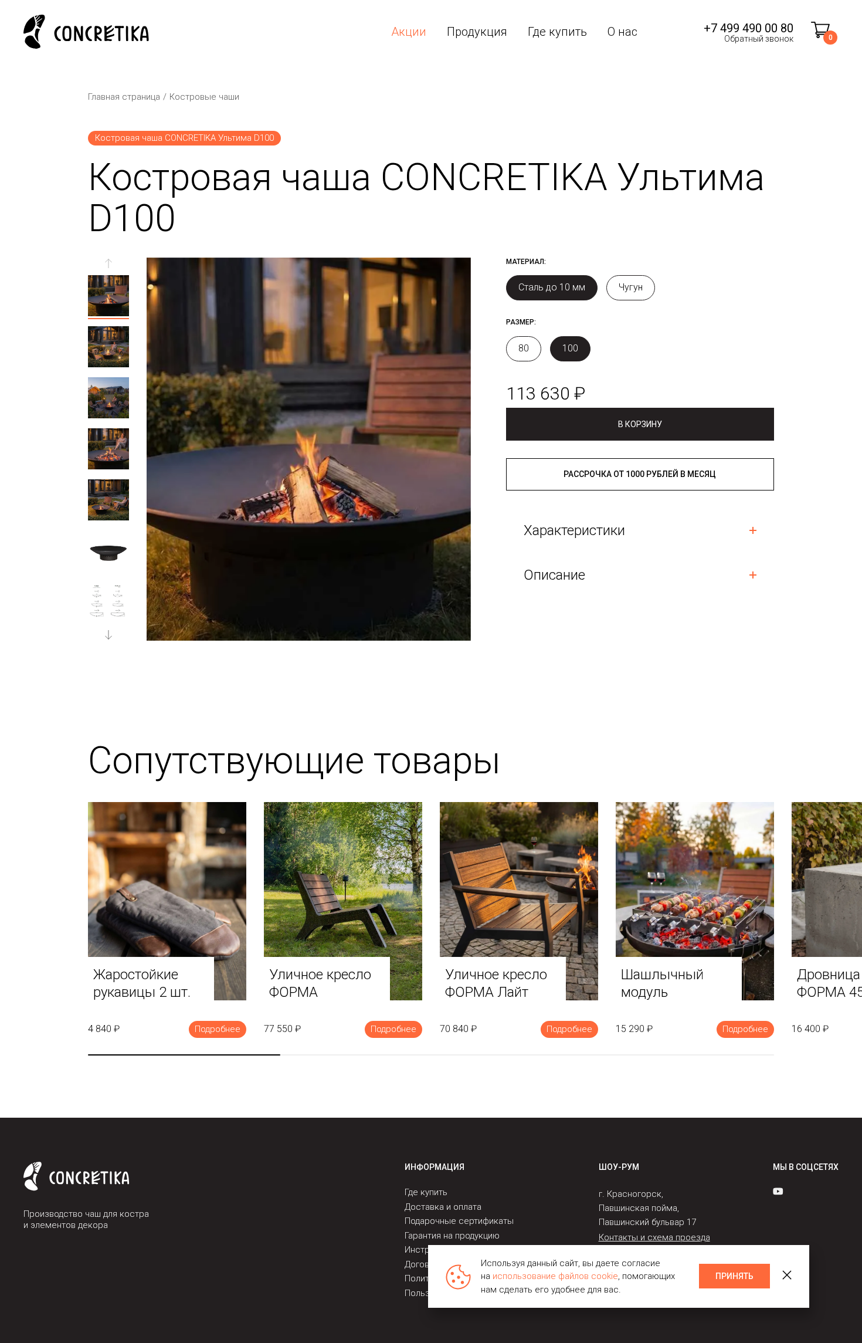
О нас (622, 32)
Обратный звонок (758, 38)
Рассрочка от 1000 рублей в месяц (640, 474)
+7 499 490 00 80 (748, 28)
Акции (408, 32)
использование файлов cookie (555, 1276)
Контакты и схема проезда (654, 1237)
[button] (108, 635)
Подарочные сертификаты (459, 1221)
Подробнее (217, 1029)
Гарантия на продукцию (452, 1235)
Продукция (477, 32)
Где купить (557, 32)
